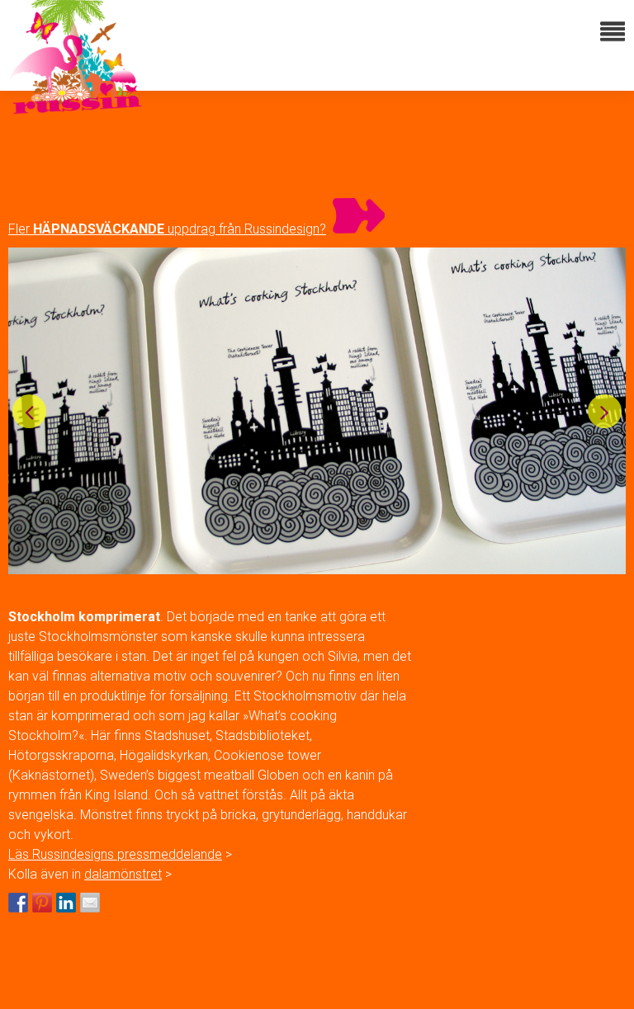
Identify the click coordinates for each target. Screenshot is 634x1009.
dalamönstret (123, 874)
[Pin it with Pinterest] (42, 902)
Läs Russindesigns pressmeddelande (115, 854)
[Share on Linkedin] (66, 902)
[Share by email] (90, 902)
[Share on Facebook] (18, 902)
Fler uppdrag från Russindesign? (167, 229)
